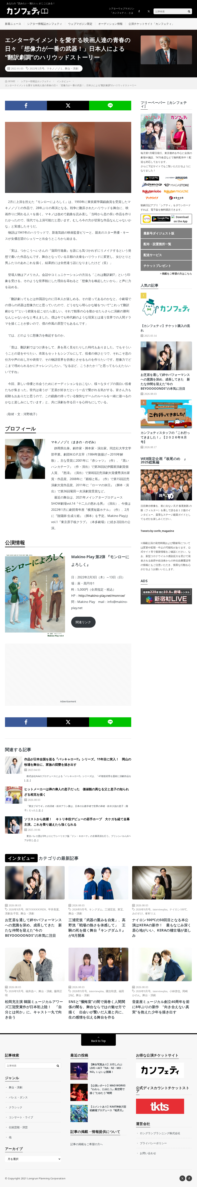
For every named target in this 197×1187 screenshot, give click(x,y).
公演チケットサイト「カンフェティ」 (151, 24)
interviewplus (160, 909)
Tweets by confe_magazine (157, 531)
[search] (189, 11)
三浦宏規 (110, 909)
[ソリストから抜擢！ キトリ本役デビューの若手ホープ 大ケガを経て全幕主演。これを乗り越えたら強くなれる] (13, 825)
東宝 (120, 909)
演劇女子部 (11, 913)
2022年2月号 (37, 68)
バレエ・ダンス (18, 1097)
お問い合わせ (148, 1153)
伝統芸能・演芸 (18, 1127)
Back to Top (98, 1041)
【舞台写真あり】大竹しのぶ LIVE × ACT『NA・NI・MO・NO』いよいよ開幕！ (106, 1068)
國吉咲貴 (111, 991)
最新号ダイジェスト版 (159, 233)
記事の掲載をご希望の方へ (86, 1144)
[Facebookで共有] (26, 105)
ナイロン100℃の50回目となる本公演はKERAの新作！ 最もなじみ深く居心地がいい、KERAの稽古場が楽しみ (161, 928)
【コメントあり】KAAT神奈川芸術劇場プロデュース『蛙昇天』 (108, 1108)
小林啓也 (174, 991)
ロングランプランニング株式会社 (160, 1133)
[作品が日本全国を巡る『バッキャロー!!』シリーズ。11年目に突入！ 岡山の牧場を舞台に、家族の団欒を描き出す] (13, 765)
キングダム (96, 909)
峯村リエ (150, 913)
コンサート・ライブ (21, 1117)
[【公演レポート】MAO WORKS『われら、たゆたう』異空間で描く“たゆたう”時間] (79, 1092)
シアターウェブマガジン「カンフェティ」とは (121, 10)
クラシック (15, 1107)
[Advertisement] (68, 670)
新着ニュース (13, 24)
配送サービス (153, 255)
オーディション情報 (110, 24)
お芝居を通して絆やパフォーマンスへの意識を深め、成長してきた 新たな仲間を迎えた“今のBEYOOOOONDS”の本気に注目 (33, 928)
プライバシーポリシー (153, 1143)
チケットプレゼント (157, 266)
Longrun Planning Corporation (46, 1178)
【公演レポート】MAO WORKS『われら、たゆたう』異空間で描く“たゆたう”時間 (107, 1089)
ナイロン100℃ (178, 909)
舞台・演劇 (71, 68)
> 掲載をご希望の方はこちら (176, 273)
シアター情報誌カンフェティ (44, 24)
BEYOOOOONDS (36, 909)
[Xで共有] (68, 105)
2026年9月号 (16, 909)
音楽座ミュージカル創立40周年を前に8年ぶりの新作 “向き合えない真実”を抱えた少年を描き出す (161, 1006)
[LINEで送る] (110, 105)
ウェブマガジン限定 (80, 24)
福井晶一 (31, 991)
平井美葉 (53, 909)
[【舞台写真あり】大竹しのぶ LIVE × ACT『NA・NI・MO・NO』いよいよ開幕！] (79, 1071)
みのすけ (137, 913)
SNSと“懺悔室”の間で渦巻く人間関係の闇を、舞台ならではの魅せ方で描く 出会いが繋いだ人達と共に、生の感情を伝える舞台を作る (96, 1009)
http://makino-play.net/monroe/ (101, 596)
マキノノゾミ (55, 68)
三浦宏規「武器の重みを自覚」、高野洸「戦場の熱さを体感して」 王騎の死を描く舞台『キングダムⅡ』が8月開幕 (96, 928)
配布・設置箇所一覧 (157, 244)
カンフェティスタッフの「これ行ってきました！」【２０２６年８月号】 (165, 437)
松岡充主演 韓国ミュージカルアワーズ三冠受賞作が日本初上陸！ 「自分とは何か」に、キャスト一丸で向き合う (34, 1009)
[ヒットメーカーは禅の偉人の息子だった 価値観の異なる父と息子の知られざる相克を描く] (13, 795)
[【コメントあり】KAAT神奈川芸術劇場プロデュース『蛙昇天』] (79, 1113)
